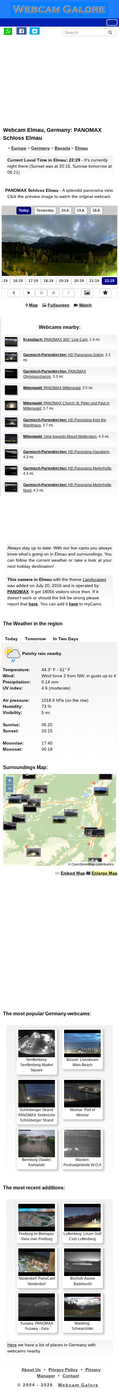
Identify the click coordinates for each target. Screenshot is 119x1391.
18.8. (96, 210)
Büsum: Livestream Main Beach (82, 1062)
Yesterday (45, 210)
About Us (31, 1369)
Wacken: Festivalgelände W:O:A (82, 1162)
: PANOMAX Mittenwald (52, 388)
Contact (71, 1375)
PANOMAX (18, 591)
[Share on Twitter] (34, 31)
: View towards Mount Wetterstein (60, 436)
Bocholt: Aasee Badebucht (82, 1281)
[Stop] (53, 293)
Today (24, 210)
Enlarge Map (104, 873)
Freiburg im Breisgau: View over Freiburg (37, 1236)
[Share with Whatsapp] (8, 31)
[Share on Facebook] (21, 31)
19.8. (81, 210)
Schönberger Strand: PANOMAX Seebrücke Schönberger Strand (36, 1115)
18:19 (48, 281)
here (33, 603)
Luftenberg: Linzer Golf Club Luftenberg (82, 1236)
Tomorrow (35, 638)
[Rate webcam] (105, 293)
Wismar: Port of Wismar (82, 1112)
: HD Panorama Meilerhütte (67, 468)
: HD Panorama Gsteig (63, 355)
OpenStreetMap (83, 864)
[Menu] (111, 22)
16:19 (18, 281)
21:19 (94, 281)
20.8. (65, 210)
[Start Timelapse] (29, 293)
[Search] (110, 32)
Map (33, 305)
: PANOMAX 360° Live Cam (55, 339)
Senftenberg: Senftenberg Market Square (36, 1065)
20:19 (79, 281)
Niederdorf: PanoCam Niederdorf (37, 1281)
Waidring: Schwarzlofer (82, 1326)
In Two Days (65, 638)
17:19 (33, 281)
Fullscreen (59, 305)
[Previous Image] (14, 293)
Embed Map (73, 873)
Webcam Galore (78, 1384)
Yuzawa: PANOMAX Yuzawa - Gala (36, 1326)
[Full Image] (87, 293)
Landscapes (94, 579)
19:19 (64, 281)
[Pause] (41, 293)
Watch (85, 305)
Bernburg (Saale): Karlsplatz (37, 1162)
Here (12, 1344)
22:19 (109, 281)
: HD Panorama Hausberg (66, 452)
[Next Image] (69, 293)
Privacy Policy (63, 1369)
